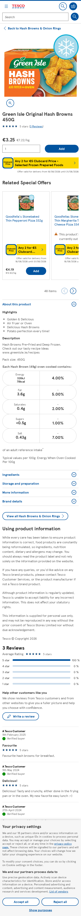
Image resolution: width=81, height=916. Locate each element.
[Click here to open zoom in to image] (10, 103)
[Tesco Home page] (18, 6)
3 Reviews (36, 126)
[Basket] (73, 6)
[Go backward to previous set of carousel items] (64, 291)
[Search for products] (75, 17)
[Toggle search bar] (63, 6)
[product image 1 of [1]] (40, 72)
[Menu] (6, 6)
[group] (26, 236)
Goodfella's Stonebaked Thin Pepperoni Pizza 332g (24, 218)
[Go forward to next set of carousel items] (73, 291)
